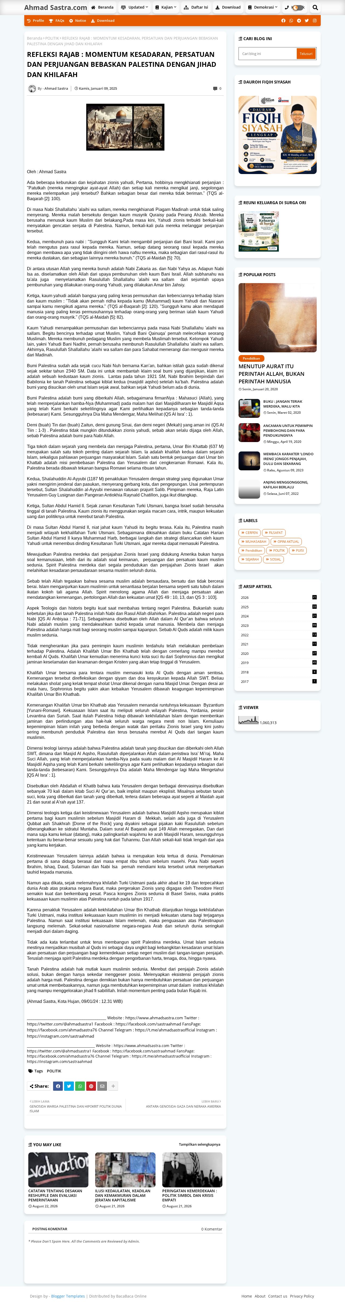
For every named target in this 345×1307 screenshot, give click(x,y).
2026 (278, 597)
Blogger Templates (68, 1296)
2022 (278, 635)
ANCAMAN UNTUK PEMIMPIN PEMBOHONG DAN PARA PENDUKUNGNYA (288, 430)
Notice (80, 20)
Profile (38, 20)
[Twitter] (69, 1086)
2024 (278, 616)
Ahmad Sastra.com (55, 7)
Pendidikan (254, 550)
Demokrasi (263, 7)
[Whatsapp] (80, 1086)
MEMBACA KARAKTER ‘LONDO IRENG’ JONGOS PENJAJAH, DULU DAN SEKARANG (288, 458)
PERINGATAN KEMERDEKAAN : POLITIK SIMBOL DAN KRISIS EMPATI (189, 1195)
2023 (278, 625)
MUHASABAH (256, 541)
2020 (278, 653)
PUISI (300, 550)
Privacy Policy (302, 1296)
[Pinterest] (91, 1086)
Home (247, 1296)
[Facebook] (58, 1086)
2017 (278, 681)
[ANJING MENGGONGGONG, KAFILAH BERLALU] (249, 489)
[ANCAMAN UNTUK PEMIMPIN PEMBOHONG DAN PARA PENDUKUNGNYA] (249, 432)
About (260, 1296)
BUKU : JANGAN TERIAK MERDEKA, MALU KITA (282, 404)
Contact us (277, 1296)
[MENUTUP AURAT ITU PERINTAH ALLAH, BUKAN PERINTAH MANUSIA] (278, 317)
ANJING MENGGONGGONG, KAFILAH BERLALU (285, 484)
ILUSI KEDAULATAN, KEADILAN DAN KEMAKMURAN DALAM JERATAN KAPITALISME (122, 1195)
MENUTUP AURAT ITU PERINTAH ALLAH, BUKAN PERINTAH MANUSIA (272, 374)
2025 (278, 607)
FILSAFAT (276, 532)
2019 (278, 662)
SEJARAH (252, 559)
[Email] (102, 1086)
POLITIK (52, 38)
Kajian (166, 7)
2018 (278, 672)
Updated (135, 7)
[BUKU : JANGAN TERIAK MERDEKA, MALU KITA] (249, 408)
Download (231, 7)
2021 (278, 644)
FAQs (59, 20)
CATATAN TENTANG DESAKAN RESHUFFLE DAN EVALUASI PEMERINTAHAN (55, 1195)
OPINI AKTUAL (288, 541)
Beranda (105, 7)
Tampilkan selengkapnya (199, 1144)
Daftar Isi (199, 7)
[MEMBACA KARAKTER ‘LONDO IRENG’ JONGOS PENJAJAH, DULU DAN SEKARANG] (249, 460)
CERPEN (252, 532)
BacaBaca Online (131, 1296)
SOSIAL (275, 559)
